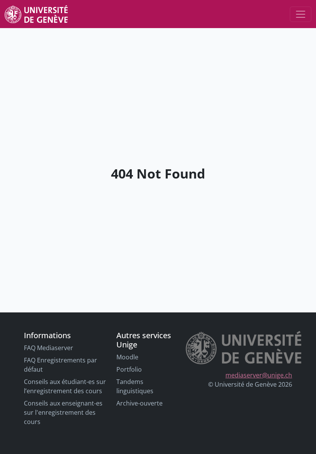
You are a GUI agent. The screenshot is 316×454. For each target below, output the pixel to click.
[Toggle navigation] (300, 14)
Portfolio (129, 369)
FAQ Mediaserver (48, 348)
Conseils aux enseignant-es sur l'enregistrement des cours (63, 412)
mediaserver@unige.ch (258, 375)
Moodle (127, 357)
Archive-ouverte (139, 403)
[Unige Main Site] (36, 14)
